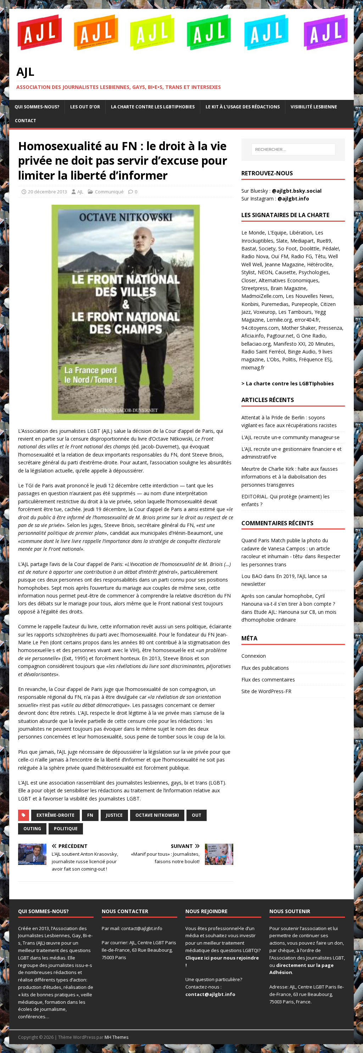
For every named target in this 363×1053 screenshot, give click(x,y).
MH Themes (116, 1037)
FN (90, 815)
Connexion (253, 655)
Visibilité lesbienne (314, 107)
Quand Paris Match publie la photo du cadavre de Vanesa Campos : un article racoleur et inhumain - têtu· (285, 548)
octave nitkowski (157, 815)
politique (66, 829)
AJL (80, 191)
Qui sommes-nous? (37, 107)
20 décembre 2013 (47, 191)
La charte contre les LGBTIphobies (153, 107)
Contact (25, 121)
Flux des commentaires (268, 679)
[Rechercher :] (293, 149)
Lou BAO (251, 576)
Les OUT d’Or (85, 107)
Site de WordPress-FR (266, 691)
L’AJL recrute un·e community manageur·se (290, 437)
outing (32, 829)
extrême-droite (55, 815)
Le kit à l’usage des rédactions (243, 107)
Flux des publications (265, 667)
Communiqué (109, 191)
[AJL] (181, 52)
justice (114, 815)
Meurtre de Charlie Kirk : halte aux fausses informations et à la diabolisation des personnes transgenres (289, 476)
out (196, 815)
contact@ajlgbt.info (141, 928)
